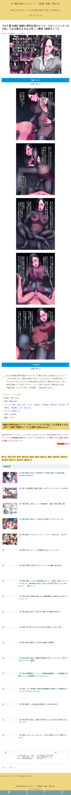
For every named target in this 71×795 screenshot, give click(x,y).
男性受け (57, 457)
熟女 (14, 405)
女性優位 (14, 408)
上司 (21, 408)
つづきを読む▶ (35, 364)
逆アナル (27, 408)
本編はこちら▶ (35, 80)
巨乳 (24, 405)
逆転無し (37, 405)
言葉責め (45, 405)
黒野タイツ (16, 411)
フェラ (29, 405)
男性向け (54, 405)
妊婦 (19, 405)
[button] (65, 565)
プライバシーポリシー (35, 789)
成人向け (62, 405)
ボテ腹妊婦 (13, 457)
